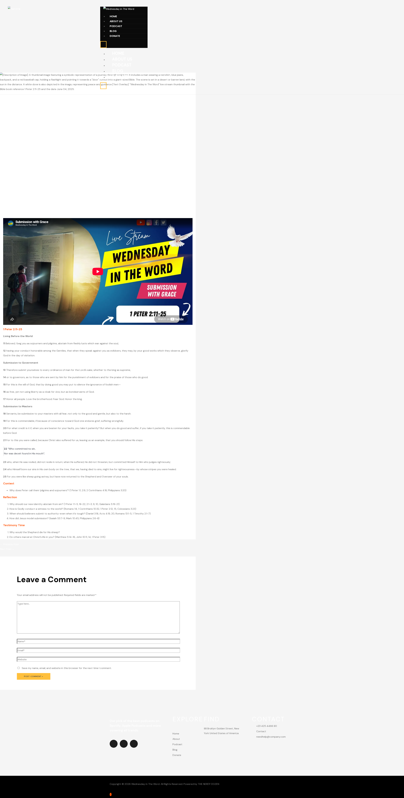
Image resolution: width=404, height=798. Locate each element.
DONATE (115, 36)
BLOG (113, 31)
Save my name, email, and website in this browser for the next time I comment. (67, 668)
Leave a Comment (10, 216)
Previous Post (9, 544)
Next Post (7, 549)
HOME (113, 16)
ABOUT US (116, 21)
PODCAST (116, 26)
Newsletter (29, 216)
